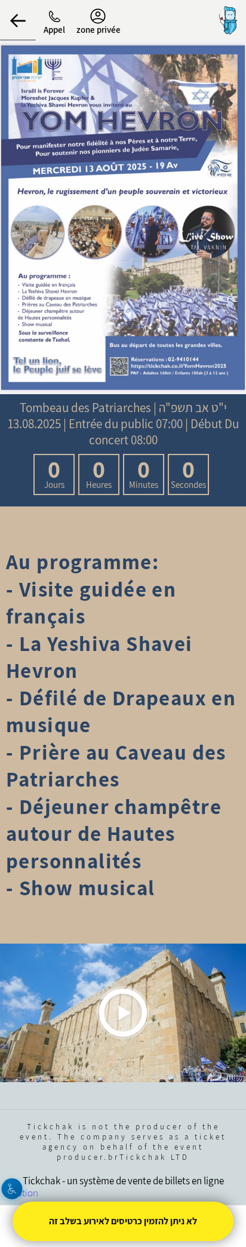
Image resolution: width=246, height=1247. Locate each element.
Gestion (22, 1192)
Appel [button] (54, 29)
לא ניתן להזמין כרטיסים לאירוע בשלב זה (123, 1221)
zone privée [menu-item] (98, 29)
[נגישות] (12, 1188)
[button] (18, 20)
